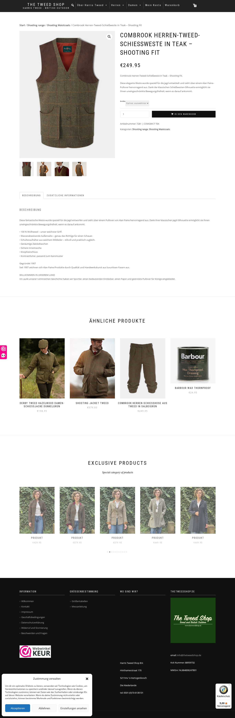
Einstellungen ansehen (73, 708)
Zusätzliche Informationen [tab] (65, 195)
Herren (116, 5)
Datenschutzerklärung (32, 622)
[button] (87, 678)
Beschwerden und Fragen (34, 633)
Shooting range (36, 25)
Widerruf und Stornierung (34, 627)
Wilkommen (27, 601)
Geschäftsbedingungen (33, 617)
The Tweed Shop (46, 5)
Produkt (37, 537)
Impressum (27, 611)
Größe (122, 101)
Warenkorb (172, 5)
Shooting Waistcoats (58, 25)
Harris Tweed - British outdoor (46, 8)
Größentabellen (80, 601)
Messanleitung (79, 606)
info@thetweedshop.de (189, 655)
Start (22, 25)
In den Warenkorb (185, 114)
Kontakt (25, 606)
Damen (133, 5)
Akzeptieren (18, 708)
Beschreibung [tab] (31, 195)
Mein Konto (153, 5)
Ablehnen (44, 708)
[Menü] (229, 686)
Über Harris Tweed (90, 5)
